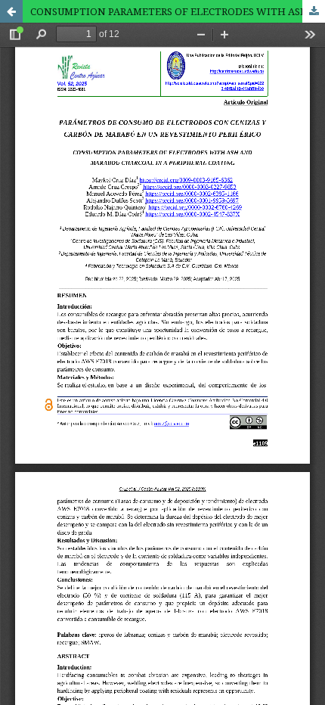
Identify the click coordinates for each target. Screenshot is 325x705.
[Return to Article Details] (11, 11)
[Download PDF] (313, 11)
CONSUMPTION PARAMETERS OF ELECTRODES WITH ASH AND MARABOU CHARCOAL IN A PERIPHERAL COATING (177, 11)
